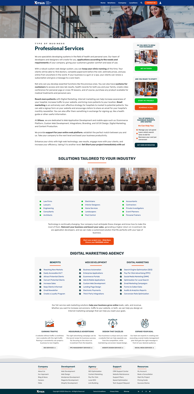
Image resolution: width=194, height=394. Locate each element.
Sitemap (126, 391)
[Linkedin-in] (138, 391)
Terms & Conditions (99, 391)
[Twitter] (149, 391)
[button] (151, 3)
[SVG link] (39, 2)
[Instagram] (146, 391)
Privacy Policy (114, 391)
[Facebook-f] (142, 391)
